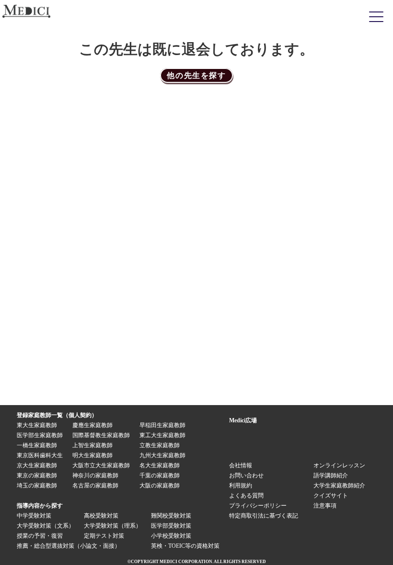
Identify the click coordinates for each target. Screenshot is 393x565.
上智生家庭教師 (92, 445)
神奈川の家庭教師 (95, 475)
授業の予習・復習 (40, 535)
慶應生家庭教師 (92, 425)
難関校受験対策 (171, 515)
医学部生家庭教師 (40, 435)
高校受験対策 (101, 515)
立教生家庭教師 (159, 445)
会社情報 (240, 465)
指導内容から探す (40, 505)
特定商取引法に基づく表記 (266, 515)
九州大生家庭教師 (162, 455)
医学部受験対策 (171, 525)
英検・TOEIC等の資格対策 (185, 545)
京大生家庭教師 (37, 465)
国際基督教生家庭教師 (101, 435)
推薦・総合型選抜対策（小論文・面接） (68, 545)
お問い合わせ (246, 475)
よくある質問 (246, 495)
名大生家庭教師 (159, 465)
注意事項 (324, 505)
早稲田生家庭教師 (162, 425)
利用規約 (240, 485)
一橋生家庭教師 (37, 445)
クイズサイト (330, 495)
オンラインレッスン (339, 465)
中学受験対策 (34, 515)
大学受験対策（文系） (45, 525)
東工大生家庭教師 (162, 435)
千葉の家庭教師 (159, 475)
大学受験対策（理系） (112, 525)
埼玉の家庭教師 (37, 485)
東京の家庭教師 (37, 475)
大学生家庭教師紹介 (339, 485)
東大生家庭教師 (37, 425)
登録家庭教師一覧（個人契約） (57, 415)
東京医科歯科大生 (40, 455)
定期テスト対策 (104, 535)
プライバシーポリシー (258, 505)
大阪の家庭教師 (159, 485)
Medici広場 (243, 420)
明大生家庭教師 (92, 455)
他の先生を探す (196, 75)
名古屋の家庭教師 (95, 485)
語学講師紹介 (330, 475)
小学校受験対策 (171, 535)
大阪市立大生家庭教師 (101, 465)
